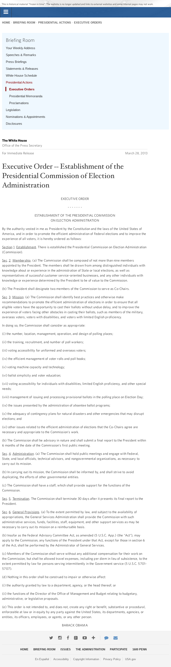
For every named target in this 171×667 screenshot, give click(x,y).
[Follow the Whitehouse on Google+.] (76, 638)
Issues (65, 649)
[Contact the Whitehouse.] (104, 638)
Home (6, 22)
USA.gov (130, 659)
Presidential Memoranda (25, 96)
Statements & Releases (22, 68)
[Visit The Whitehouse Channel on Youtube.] (85, 638)
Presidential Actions (54, 22)
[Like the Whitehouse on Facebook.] (68, 638)
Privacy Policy (112, 659)
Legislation (13, 110)
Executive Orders (88, 22)
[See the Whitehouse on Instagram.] (60, 638)
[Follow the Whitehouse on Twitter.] (51, 638)
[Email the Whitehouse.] (115, 638)
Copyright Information (86, 659)
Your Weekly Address (20, 48)
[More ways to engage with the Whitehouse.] (93, 638)
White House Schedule (21, 75)
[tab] (6, 12)
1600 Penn (139, 649)
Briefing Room (24, 22)
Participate (118, 649)
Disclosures (14, 123)
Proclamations (19, 103)
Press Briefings (16, 62)
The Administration (90, 649)
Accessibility (61, 659)
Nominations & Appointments (25, 116)
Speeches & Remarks (21, 55)
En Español (42, 659)
